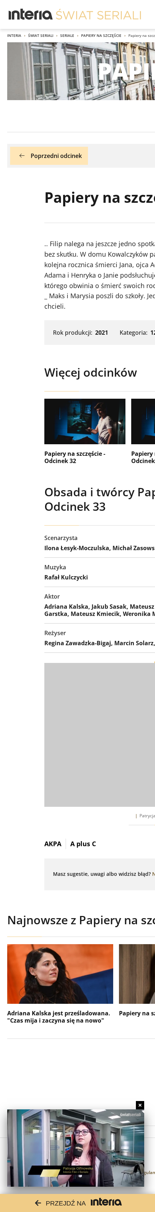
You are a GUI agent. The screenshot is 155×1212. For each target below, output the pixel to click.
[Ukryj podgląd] (140, 1105)
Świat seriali (40, 35)
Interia (14, 35)
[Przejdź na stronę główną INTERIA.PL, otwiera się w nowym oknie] (31, 14)
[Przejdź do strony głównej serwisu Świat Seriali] (98, 14)
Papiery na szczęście (101, 35)
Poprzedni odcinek (56, 156)
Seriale (67, 35)
